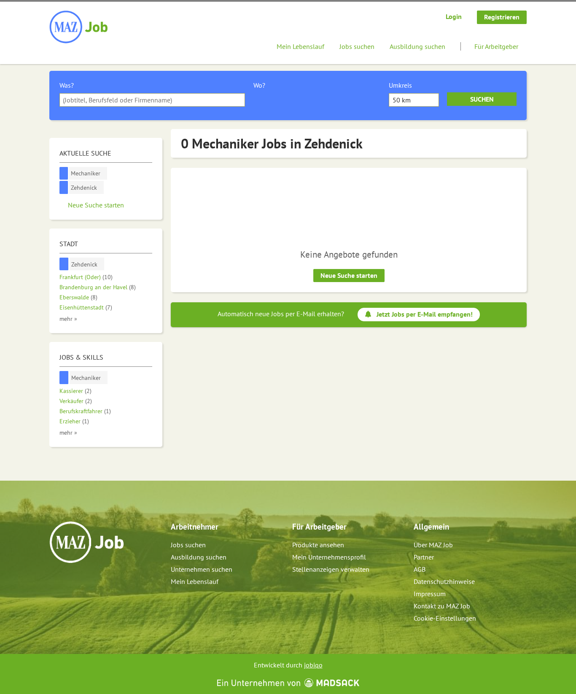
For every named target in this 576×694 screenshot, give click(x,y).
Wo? (259, 85)
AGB (419, 569)
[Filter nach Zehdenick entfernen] (64, 264)
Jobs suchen (356, 46)
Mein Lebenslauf (300, 46)
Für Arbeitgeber (496, 46)
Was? (66, 85)
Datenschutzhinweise (444, 581)
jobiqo (313, 665)
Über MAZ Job (433, 545)
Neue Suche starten (348, 275)
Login (454, 16)
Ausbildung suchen (417, 46)
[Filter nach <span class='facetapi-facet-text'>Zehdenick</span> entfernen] (63, 187)
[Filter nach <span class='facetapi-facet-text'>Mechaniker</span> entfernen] (63, 173)
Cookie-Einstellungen (445, 618)
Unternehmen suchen (201, 569)
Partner (424, 557)
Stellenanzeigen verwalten (330, 569)
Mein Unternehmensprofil (329, 557)
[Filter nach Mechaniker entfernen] (64, 377)
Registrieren (501, 17)
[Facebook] (56, 581)
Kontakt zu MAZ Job (442, 606)
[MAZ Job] (79, 27)
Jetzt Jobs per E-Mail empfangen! (425, 314)
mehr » (68, 319)
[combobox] (152, 100)
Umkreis (400, 85)
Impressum (430, 593)
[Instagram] (70, 581)
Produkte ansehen (318, 545)
